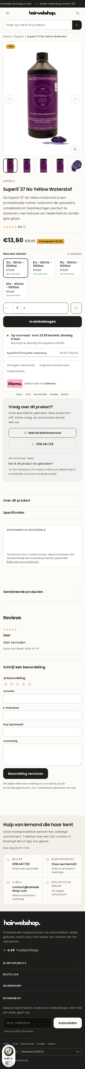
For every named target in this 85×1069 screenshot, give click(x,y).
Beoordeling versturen (25, 774)
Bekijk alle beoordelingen (23, 561)
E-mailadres (11, 707)
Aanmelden (68, 1023)
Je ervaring (10, 741)
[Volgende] (75, 99)
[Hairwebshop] (42, 13)
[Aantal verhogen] (26, 308)
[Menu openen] (7, 13)
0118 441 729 (44, 444)
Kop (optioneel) (13, 724)
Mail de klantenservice (44, 433)
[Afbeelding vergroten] (75, 149)
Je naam (8, 691)
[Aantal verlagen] (8, 308)
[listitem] (10, 165)
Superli (19, 36)
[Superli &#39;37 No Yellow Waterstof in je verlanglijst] (76, 308)
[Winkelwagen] (77, 13)
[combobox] (42, 25)
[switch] (8, 1063)
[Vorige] (9, 99)
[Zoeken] (77, 25)
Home (7, 36)
